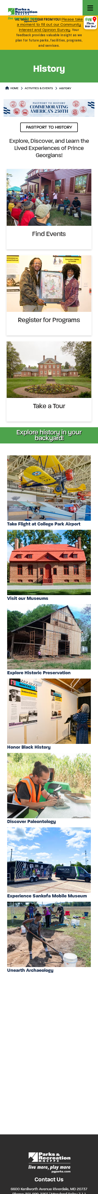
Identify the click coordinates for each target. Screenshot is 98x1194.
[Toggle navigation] (90, 7)
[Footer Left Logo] (49, 1162)
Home (14, 88)
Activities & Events (39, 88)
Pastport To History (49, 127)
